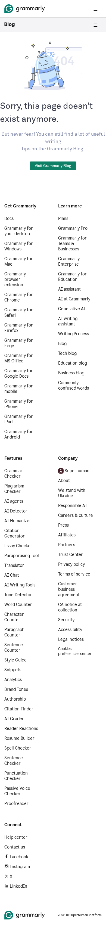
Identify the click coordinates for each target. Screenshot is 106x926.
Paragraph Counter (14, 632)
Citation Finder (18, 708)
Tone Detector (18, 594)
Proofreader (16, 803)
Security (66, 619)
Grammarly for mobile (18, 388)
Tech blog (67, 353)
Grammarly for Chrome (18, 297)
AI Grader (14, 718)
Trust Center (70, 554)
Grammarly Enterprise (69, 261)
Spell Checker (17, 748)
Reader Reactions (21, 728)
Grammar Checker (13, 473)
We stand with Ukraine (71, 493)
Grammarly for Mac (18, 261)
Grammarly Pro (73, 228)
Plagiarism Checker (14, 488)
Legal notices (71, 639)
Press (63, 525)
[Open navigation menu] (96, 8)
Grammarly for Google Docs (18, 373)
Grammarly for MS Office (18, 358)
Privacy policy (71, 564)
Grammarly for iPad (18, 419)
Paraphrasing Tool (21, 555)
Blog (62, 343)
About (64, 480)
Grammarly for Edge (18, 343)
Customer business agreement (69, 589)
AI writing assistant (67, 321)
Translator (14, 565)
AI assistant (69, 289)
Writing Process (73, 333)
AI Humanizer (17, 520)
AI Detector (15, 511)
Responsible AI (72, 505)
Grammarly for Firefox (18, 327)
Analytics (13, 679)
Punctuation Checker (16, 775)
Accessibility (70, 629)
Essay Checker (18, 545)
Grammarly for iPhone (18, 404)
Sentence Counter (13, 647)
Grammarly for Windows (18, 246)
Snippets (12, 669)
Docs (9, 218)
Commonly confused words (73, 385)
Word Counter (18, 604)
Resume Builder (19, 738)
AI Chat (11, 575)
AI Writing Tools (19, 585)
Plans (63, 218)
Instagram (20, 866)
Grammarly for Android (18, 434)
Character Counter (14, 617)
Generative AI (72, 308)
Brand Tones (16, 689)
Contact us (14, 847)
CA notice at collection (70, 607)
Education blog (72, 363)
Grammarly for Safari (18, 312)
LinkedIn (18, 886)
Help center (15, 837)
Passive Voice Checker (17, 791)
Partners (66, 544)
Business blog (71, 372)
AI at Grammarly (74, 299)
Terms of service (74, 574)
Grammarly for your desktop (18, 231)
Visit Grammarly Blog (53, 166)
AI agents (13, 501)
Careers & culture (75, 515)
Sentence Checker (13, 760)
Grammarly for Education (72, 276)
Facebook (19, 856)
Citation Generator (14, 533)
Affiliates (67, 534)
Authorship (15, 699)
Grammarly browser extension (15, 279)
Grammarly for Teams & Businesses (72, 243)
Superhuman (77, 470)
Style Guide (15, 660)
